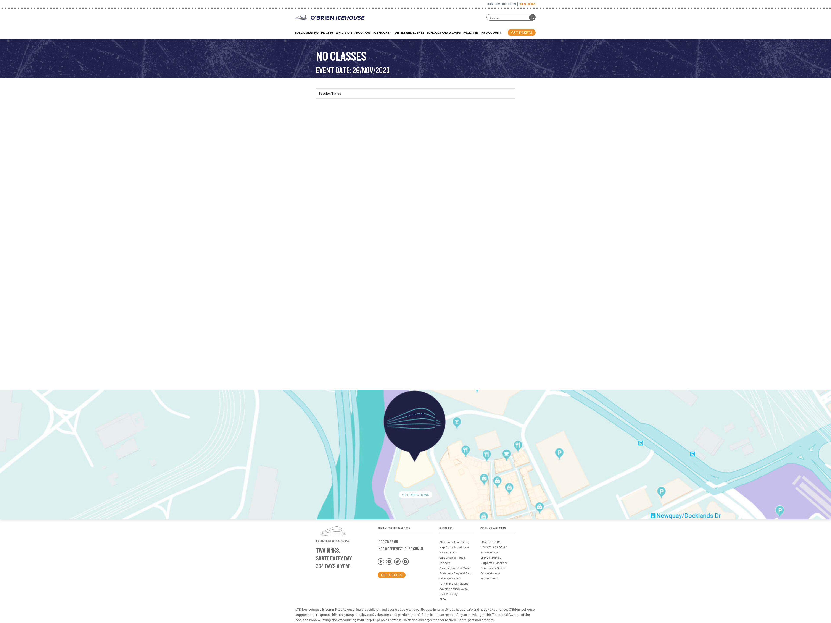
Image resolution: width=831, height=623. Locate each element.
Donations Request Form (455, 573)
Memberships (489, 578)
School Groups (490, 573)
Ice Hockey (382, 32)
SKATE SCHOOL (491, 542)
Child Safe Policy (450, 578)
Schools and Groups (444, 32)
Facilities (471, 32)
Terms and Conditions (454, 584)
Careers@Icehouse (452, 558)
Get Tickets (521, 32)
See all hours (527, 4)
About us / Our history (454, 542)
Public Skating (307, 32)
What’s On (344, 32)
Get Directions (415, 494)
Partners (445, 563)
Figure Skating (489, 552)
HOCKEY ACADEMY (493, 547)
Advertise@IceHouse (453, 589)
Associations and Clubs (454, 568)
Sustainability (448, 552)
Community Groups (493, 568)
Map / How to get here (454, 547)
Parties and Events (409, 32)
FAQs (442, 599)
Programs (362, 32)
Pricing (327, 32)
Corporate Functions (494, 563)
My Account (491, 32)
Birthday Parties (490, 558)
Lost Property (448, 594)
